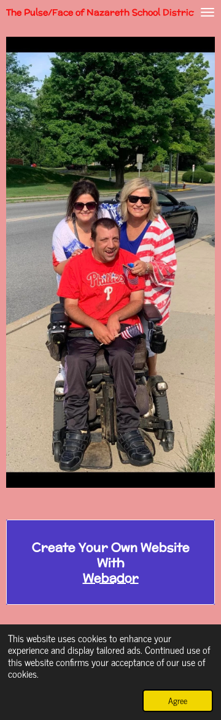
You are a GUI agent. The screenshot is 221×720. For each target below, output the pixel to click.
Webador (111, 577)
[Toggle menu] (207, 12)
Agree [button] (177, 700)
